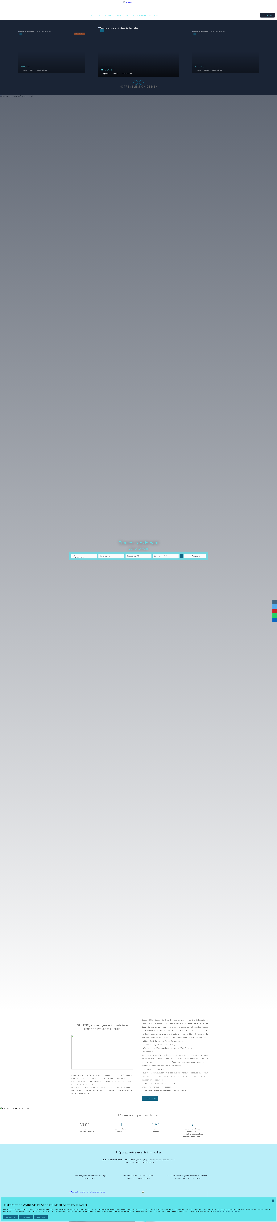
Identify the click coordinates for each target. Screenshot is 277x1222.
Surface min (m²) (160, 556)
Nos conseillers (144, 15)
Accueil (94, 15)
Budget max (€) (133, 556)
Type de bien (76, 555)
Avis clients (131, 15)
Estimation (119, 15)
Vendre (110, 15)
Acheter (102, 15)
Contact (157, 15)
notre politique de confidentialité (228, 1211)
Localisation (105, 556)
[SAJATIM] (138, 5)
